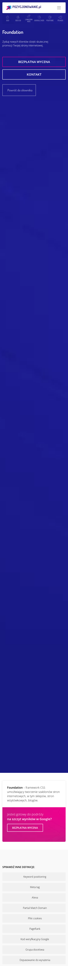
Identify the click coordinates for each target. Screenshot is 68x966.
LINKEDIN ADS (28, 20)
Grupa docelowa (34, 949)
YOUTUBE (50, 20)
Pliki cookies (35, 918)
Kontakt (34, 74)
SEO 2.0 (18, 20)
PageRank (34, 928)
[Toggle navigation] (59, 8)
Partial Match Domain (35, 908)
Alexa (35, 897)
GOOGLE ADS (39, 20)
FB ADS (60, 20)
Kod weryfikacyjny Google (35, 939)
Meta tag (35, 887)
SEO (7, 20)
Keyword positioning (34, 876)
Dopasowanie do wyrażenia (35, 960)
